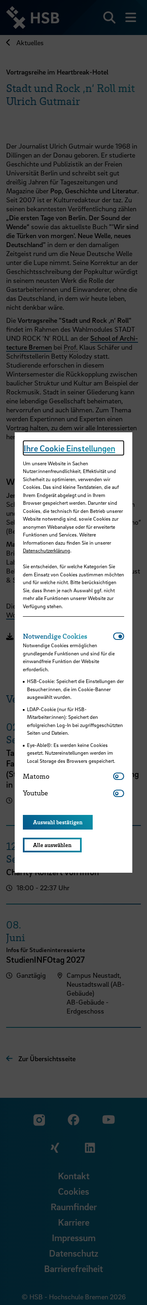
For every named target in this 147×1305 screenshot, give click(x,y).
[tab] (68, 636)
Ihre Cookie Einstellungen (69, 448)
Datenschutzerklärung (46, 550)
